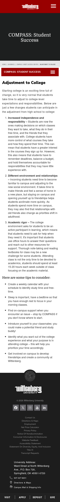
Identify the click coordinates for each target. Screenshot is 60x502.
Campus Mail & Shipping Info (27, 487)
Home (4, 64)
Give (52, 497)
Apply (22, 497)
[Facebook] (16, 408)
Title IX (30, 450)
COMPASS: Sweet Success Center (27, 64)
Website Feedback (30, 440)
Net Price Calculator (30, 427)
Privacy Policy (30, 430)
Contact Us (30, 417)
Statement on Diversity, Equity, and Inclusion (30, 446)
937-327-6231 (20, 477)
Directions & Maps (30, 420)
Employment (30, 424)
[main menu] (53, 3)
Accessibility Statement (30, 443)
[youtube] (37, 408)
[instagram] (30, 408)
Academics (11, 64)
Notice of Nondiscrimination (30, 433)
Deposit (37, 497)
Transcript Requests (30, 453)
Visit (7, 497)
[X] (23, 408)
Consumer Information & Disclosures (30, 437)
